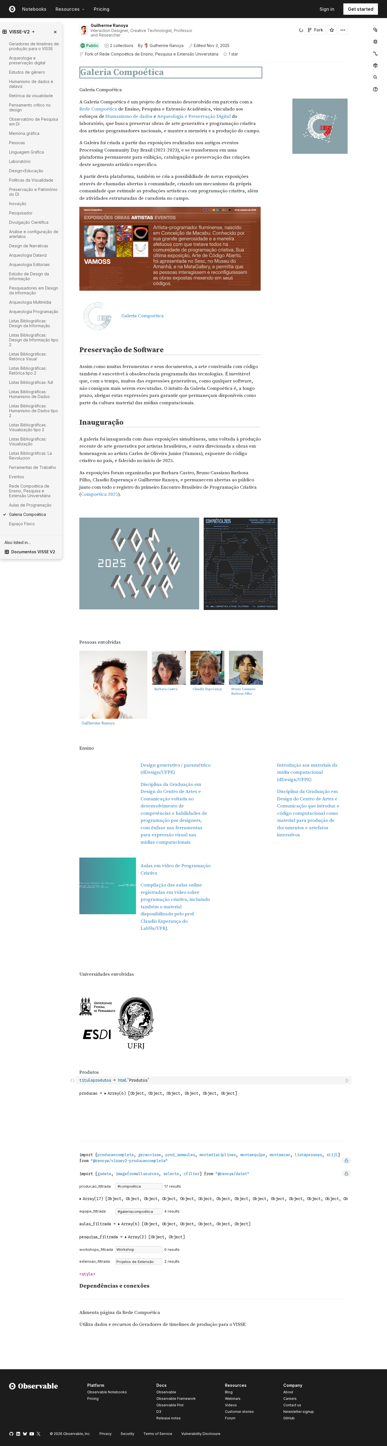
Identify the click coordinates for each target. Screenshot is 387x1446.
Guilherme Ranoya (109, 25)
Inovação (17, 203)
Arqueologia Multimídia (30, 302)
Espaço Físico (22, 523)
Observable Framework (176, 1398)
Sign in (327, 9)
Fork (318, 29)
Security (127, 1434)
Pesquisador (21, 212)
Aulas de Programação (30, 505)
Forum (230, 1418)
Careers (290, 1398)
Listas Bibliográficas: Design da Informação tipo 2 (33, 340)
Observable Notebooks (107, 1392)
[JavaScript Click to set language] (72, 1080)
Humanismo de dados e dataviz (31, 84)
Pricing (101, 9)
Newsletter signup (298, 1412)
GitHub (289, 1418)
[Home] (33, 1402)
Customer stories (239, 1411)
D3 (158, 1411)
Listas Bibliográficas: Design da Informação (29, 323)
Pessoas (17, 142)
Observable (166, 1392)
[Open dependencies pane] (375, 65)
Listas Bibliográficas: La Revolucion (30, 455)
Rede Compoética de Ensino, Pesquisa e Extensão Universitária (158, 54)
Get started (360, 9)
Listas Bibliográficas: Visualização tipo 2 (27, 427)
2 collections (121, 45)
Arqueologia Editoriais (29, 264)
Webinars (233, 1398)
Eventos (16, 476)
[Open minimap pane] (375, 53)
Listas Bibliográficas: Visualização (27, 441)
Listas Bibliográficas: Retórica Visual (27, 356)
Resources (68, 9)
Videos (231, 1405)
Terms (157, 1434)
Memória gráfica (24, 133)
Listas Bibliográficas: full (31, 382)
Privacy (105, 1434)
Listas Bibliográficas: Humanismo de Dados (29, 394)
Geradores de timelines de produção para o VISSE (34, 46)
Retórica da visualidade (31, 95)
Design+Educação (26, 170)
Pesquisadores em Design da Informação (33, 290)
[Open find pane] (375, 77)
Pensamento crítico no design (30, 107)
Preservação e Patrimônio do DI (33, 192)
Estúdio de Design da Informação (29, 276)
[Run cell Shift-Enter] (347, 1080)
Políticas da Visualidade (31, 180)
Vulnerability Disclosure (200, 1434)
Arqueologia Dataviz (28, 255)
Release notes (168, 1418)
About (288, 1392)
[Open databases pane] (375, 41)
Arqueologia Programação (33, 311)
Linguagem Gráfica (26, 152)
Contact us (292, 1405)
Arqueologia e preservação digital (27, 60)
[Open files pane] (375, 30)
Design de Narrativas (28, 245)
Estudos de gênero (27, 72)
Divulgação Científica (28, 222)
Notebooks (34, 9)
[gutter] (48, 642)
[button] (72, 64)
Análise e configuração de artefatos (33, 234)
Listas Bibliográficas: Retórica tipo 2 (27, 370)
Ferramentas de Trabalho (32, 467)
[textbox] (214, 1080)
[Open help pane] (375, 89)
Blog (229, 1392)
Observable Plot (170, 1405)
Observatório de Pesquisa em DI (33, 121)
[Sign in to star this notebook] (332, 30)
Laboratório (20, 161)
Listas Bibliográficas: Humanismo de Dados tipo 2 (33, 410)
